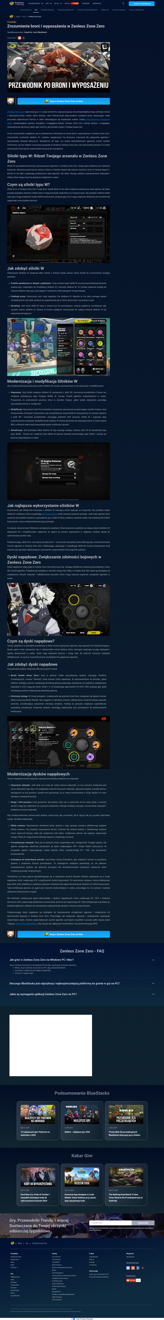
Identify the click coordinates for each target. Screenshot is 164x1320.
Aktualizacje (130, 1257)
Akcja (141, 254)
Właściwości (34, 3)
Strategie (14, 1282)
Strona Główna (25, 10)
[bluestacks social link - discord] (128, 1268)
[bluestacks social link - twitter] (143, 1268)
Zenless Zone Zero (35, 16)
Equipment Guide (129, 254)
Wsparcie (97, 3)
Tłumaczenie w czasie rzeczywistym (64, 1275)
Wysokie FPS (56, 1292)
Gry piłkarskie (15, 1296)
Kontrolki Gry (56, 1257)
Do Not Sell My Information (72, 1311)
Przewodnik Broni (148, 248)
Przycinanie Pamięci (58, 1286)
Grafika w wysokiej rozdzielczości (63, 1294)
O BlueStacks (93, 1257)
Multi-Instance (57, 1265)
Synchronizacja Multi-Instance (62, 1267)
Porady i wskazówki (130, 248)
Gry (47, 3)
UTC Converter (57, 1300)
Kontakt (92, 1262)
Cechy (54, 1254)
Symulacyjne (15, 1290)
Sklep (71, 3)
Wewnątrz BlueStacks (66, 10)
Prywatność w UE (58, 1311)
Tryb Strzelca (56, 1259)
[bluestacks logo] (16, 3)
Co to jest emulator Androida (98, 1277)
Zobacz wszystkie (140, 233)
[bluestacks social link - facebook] (138, 1268)
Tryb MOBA (56, 1262)
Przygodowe (15, 1285)
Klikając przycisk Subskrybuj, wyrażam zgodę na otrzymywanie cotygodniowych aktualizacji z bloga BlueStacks (121, 1229)
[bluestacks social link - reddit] (133, 1268)
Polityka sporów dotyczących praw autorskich (38, 1311)
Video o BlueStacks (136, 10)
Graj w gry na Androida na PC (99, 1274)
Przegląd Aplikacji (47, 10)
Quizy (12, 1293)
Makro (54, 1270)
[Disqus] (50, 1045)
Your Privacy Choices (84, 1319)
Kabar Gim (105, 10)
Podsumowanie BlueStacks (87, 10)
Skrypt (54, 1289)
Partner (85, 3)
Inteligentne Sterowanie (60, 1278)
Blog (56, 3)
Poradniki (125, 50)
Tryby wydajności (58, 1283)
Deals (12, 1265)
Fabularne (151, 254)
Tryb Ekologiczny (57, 1273)
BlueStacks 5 (15, 1259)
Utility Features (57, 1297)
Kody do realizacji (119, 10)
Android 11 (14, 1267)
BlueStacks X (135, 259)
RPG (125, 259)
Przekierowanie (57, 1281)
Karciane (14, 1287)
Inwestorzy (93, 1265)
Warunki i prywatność (17, 1311)
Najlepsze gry (15, 1277)
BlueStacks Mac (16, 1257)
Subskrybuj (143, 1223)
